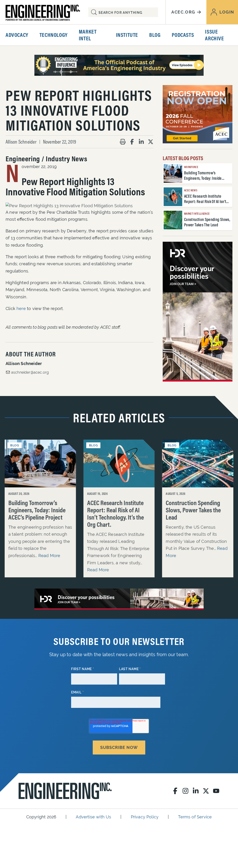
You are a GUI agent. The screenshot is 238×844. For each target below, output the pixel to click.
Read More (49, 555)
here (21, 308)
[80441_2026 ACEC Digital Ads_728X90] (119, 65)
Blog (154, 34)
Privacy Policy (145, 816)
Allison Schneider (21, 141)
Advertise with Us (93, 816)
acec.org (183, 12)
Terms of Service (195, 816)
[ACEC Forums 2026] (197, 114)
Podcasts (183, 34)
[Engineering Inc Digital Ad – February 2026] (197, 312)
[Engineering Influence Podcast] (119, 599)
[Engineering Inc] (65, 790)
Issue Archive (214, 35)
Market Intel (88, 35)
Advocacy (17, 34)
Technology (54, 34)
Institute (127, 34)
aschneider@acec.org (30, 372)
